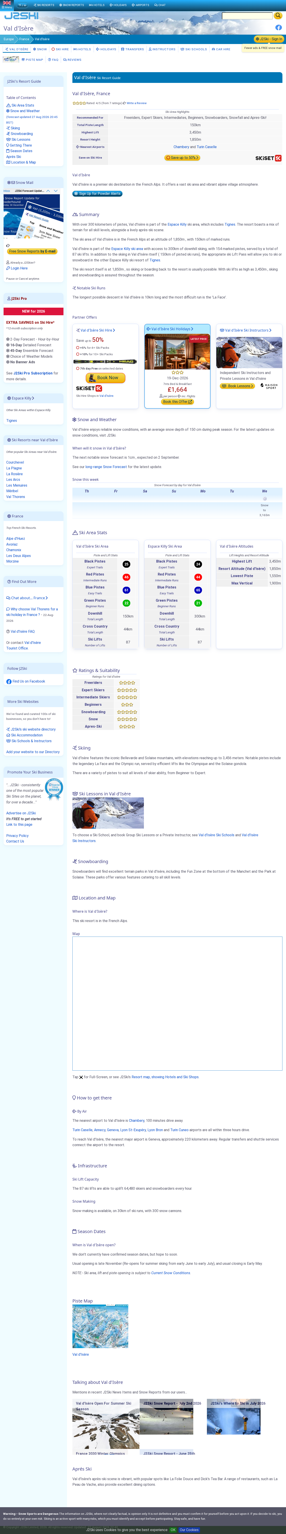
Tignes (230, 224)
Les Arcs (13, 479)
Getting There (20, 145)
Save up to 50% (183, 158)
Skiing (15, 128)
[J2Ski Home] (21, 19)
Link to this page (19, 824)
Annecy (99, 1130)
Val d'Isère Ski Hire (96, 330)
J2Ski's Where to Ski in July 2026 (237, 1403)
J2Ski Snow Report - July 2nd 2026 (172, 1403)
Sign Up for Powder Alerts (99, 193)
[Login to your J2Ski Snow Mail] (33, 213)
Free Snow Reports (32, 251)
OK (173, 1530)
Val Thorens (15, 497)
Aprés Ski (13, 157)
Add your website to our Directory (33, 752)
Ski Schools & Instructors (31, 741)
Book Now (107, 377)
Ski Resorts (45, 5)
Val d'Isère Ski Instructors (246, 330)
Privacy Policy (17, 836)
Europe (9, 39)
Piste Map (34, 59)
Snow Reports (73, 5)
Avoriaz (12, 544)
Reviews (74, 59)
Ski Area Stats (22, 105)
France (24, 39)
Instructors (164, 49)
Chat (162, 5)
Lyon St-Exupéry (133, 1130)
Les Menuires (16, 485)
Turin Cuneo (179, 1130)
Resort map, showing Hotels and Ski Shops (165, 1077)
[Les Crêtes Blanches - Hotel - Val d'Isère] (177, 351)
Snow (41, 49)
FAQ (55, 59)
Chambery (181, 147)
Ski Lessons (20, 139)
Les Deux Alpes (18, 556)
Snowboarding (21, 134)
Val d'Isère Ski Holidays (170, 328)
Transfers (134, 49)
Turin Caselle (207, 147)
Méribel (12, 491)
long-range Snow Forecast (106, 467)
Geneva (113, 1130)
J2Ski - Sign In (270, 39)
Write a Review (137, 103)
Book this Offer (175, 402)
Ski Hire (62, 49)
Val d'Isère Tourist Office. (23, 646)
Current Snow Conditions (170, 1273)
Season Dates (20, 151)
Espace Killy (177, 224)
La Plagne (14, 468)
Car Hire (222, 49)
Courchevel (15, 462)
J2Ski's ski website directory (33, 729)
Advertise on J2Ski (21, 813)
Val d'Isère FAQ (23, 631)
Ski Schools (196, 49)
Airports (142, 5)
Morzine (12, 561)
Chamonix (13, 550)
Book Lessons (238, 386)
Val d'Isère (18, 49)
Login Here (19, 268)
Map (13, 59)
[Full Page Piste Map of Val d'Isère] (100, 1326)
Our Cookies (189, 1530)
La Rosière (14, 474)
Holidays (108, 49)
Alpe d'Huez (15, 538)
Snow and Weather (32, 116)
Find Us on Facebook (28, 681)
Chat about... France (27, 597)
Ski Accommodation (26, 735)
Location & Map (23, 162)
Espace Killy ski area (127, 249)
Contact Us (15, 841)
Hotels (84, 49)
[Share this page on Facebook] (278, 29)
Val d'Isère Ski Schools (216, 835)
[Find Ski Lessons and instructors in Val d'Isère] (249, 352)
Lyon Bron (155, 1130)
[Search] (278, 15)
